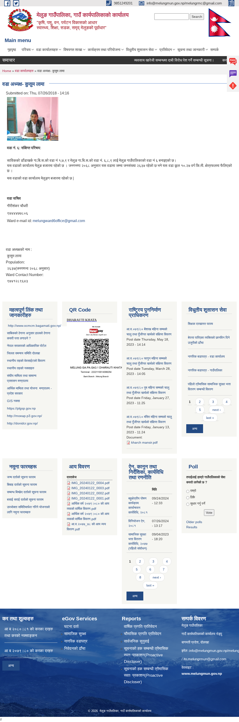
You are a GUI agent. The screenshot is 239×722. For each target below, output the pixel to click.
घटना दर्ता (71, 626)
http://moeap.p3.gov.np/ (24, 416)
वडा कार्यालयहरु (47, 50)
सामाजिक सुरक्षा (75, 634)
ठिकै (192, 497)
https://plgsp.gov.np (21, 408)
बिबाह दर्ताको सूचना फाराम (22, 484)
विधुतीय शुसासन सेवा (140, 50)
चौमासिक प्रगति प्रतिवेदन (142, 634)
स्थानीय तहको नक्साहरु (20, 368)
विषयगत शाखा (72, 50)
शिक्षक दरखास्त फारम (200, 324)
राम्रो (193, 490)
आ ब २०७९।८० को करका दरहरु (28, 651)
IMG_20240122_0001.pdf (90, 498)
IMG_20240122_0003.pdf (90, 488)
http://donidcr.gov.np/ (22, 423)
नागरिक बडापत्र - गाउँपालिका (205, 370)
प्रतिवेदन (165, 50)
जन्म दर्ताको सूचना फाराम (21, 477)
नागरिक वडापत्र (75, 641)
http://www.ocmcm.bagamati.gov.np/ (34, 325)
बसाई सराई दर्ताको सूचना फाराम (25, 499)
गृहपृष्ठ (11, 50)
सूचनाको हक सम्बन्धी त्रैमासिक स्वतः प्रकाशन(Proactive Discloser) (146, 655)
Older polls (194, 522)
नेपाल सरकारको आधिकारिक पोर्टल (26, 346)
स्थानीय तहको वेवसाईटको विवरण (26, 361)
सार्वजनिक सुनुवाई (136, 641)
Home (6, 71)
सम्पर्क (214, 50)
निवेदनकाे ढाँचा (74, 648)
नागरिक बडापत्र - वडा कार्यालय (206, 356)
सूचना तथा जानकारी (191, 50)
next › (216, 410)
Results (191, 527)
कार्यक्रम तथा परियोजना (104, 50)
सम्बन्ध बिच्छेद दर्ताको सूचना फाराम (26, 492)
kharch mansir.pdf (144, 442)
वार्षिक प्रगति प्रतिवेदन (140, 626)
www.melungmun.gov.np (202, 673)
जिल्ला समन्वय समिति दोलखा (23, 353)
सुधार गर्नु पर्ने (197, 503)
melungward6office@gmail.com (59, 221)
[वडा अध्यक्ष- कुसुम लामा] (32, 119)
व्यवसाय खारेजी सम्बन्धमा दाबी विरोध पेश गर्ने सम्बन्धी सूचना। (165, 60)
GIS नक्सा (14, 401)
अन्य (194, 429)
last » (210, 418)
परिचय (26, 50)
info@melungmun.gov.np (208, 651)
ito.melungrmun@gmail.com (204, 659)
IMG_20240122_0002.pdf (90, 493)
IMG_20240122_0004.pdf (90, 483)
